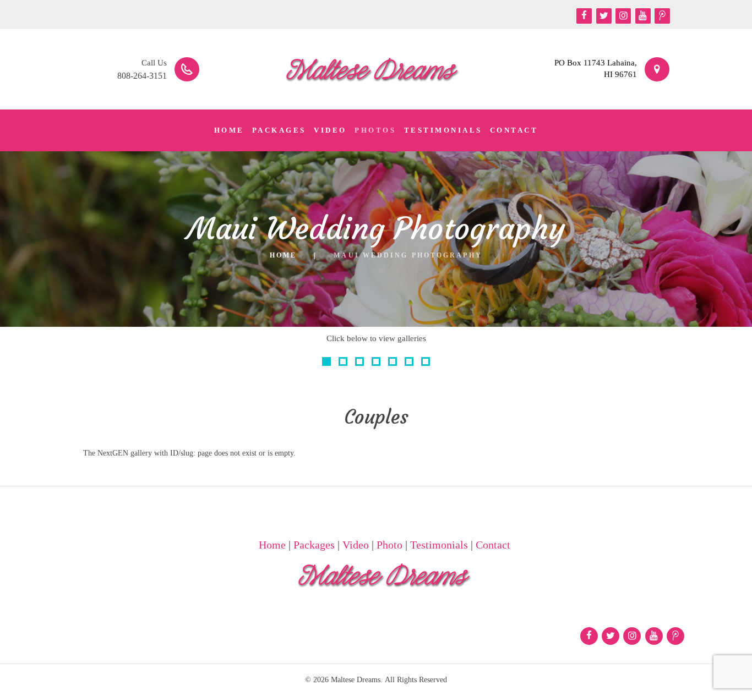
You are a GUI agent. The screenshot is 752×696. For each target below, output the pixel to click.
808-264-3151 (142, 75)
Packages (314, 545)
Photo (389, 545)
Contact (493, 545)
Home (283, 255)
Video (355, 545)
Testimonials (439, 545)
